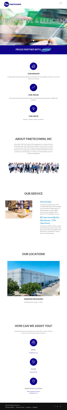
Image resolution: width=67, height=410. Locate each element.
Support (35, 407)
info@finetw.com (33, 352)
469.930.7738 (33, 372)
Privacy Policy (9, 407)
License (28, 407)
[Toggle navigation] (60, 3)
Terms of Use (20, 407)
